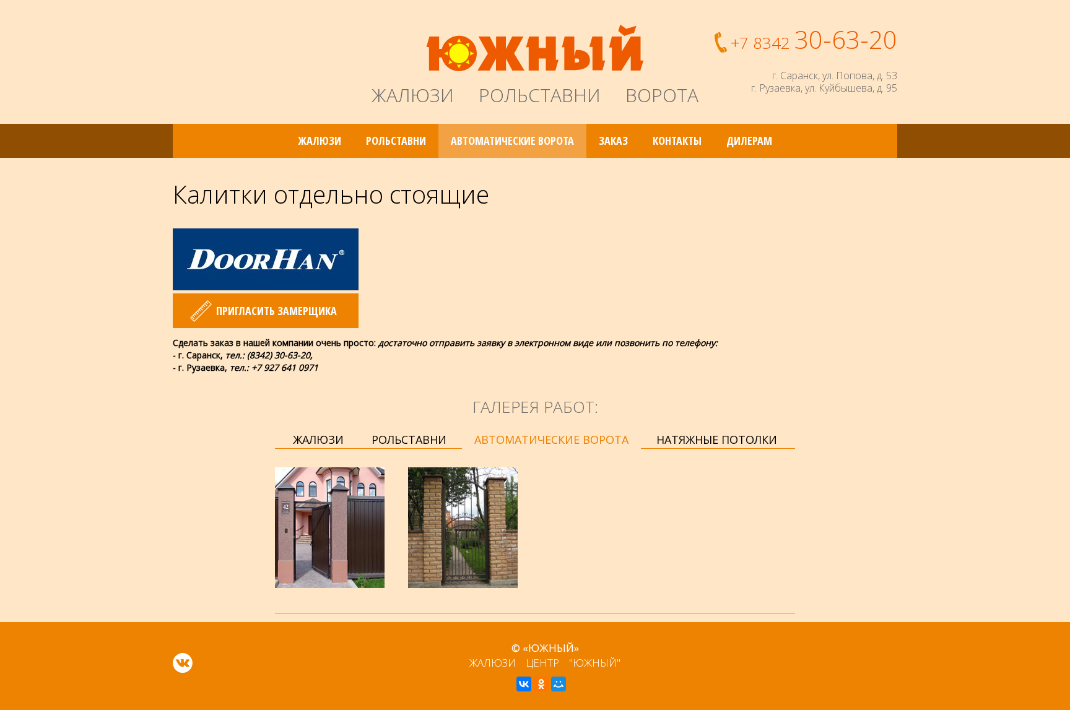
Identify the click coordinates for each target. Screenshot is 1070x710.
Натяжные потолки (716, 439)
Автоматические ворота (512, 140)
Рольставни (396, 140)
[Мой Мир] (558, 684)
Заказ (613, 140)
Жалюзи (319, 140)
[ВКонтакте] (523, 684)
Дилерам (749, 140)
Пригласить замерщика (276, 310)
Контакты (677, 140)
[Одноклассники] (541, 684)
